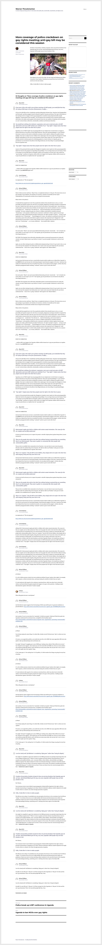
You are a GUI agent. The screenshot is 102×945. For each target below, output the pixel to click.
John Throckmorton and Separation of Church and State (77, 102)
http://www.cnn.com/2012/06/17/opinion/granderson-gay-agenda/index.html (34, 183)
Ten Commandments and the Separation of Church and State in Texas (77, 74)
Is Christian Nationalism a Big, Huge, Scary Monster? (75, 75)
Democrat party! (73, 85)
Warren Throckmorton (25, 9)
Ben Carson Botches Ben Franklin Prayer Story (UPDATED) (76, 78)
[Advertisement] (51, 27)
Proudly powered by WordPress (31, 939)
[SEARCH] (85, 38)
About (84, 9)
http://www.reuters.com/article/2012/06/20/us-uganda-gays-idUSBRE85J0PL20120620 (44, 606)
